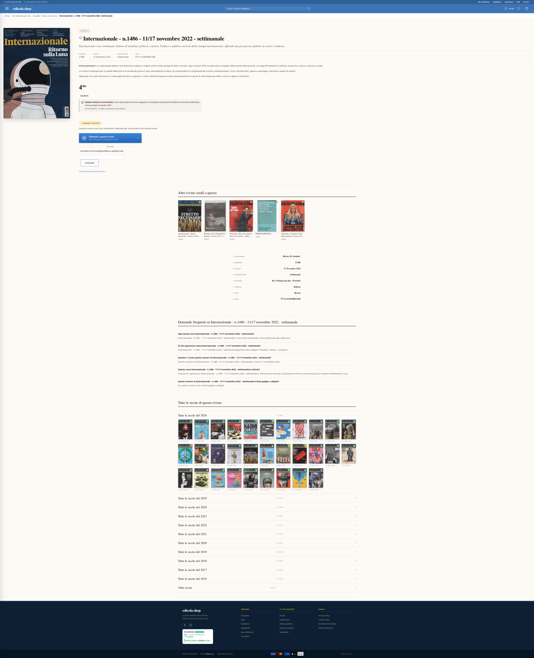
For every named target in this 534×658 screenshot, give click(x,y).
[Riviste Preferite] (519, 8)
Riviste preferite (286, 624)
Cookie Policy (323, 619)
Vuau (350, 654)
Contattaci (509, 2)
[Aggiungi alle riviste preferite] (80, 38)
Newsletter (284, 632)
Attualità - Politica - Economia (45, 16)
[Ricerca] (308, 8)
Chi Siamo (245, 615)
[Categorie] (6, 8)
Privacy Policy (324, 615)
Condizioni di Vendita (327, 624)
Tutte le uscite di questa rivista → (92, 171)
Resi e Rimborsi (247, 632)
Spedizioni (497, 2)
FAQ (518, 2)
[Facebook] (184, 625)
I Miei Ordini (285, 619)
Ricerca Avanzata (287, 628)
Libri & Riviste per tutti (21, 16)
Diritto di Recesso (325, 628)
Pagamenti (245, 628)
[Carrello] (527, 8)
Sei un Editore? (484, 2)
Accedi (526, 2)
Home (7, 16)
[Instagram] (190, 625)
